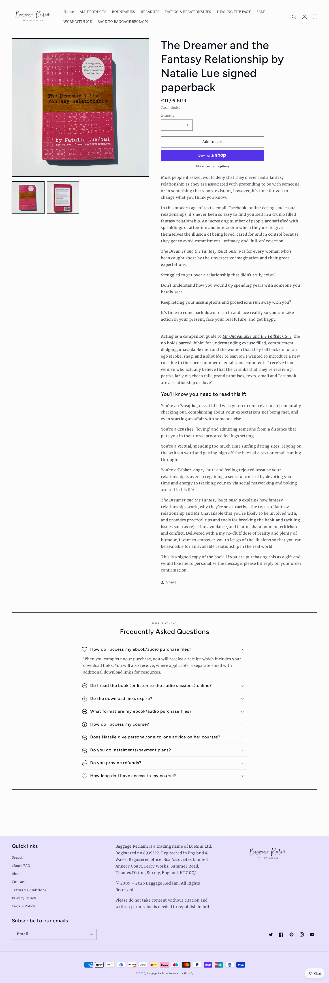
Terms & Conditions (29, 890)
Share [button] (171, 582)
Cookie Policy (23, 906)
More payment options (212, 166)
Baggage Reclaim (157, 973)
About (17, 874)
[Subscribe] (91, 934)
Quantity (167, 116)
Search (18, 857)
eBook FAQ (21, 866)
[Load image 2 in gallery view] (63, 197)
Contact (18, 882)
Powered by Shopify (181, 973)
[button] (294, 17)
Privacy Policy (24, 898)
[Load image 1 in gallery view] (28, 197)
